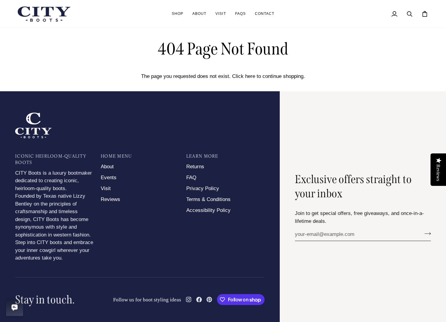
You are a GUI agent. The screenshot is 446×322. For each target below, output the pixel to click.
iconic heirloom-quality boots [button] (50, 159)
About (107, 166)
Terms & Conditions (208, 199)
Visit (106, 188)
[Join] (426, 233)
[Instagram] (188, 299)
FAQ (191, 177)
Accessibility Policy (208, 210)
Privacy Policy (202, 188)
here (250, 76)
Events (109, 177)
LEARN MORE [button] (202, 156)
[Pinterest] (209, 299)
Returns (195, 166)
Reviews (110, 199)
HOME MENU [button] (116, 156)
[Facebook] (199, 299)
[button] (177, 14)
